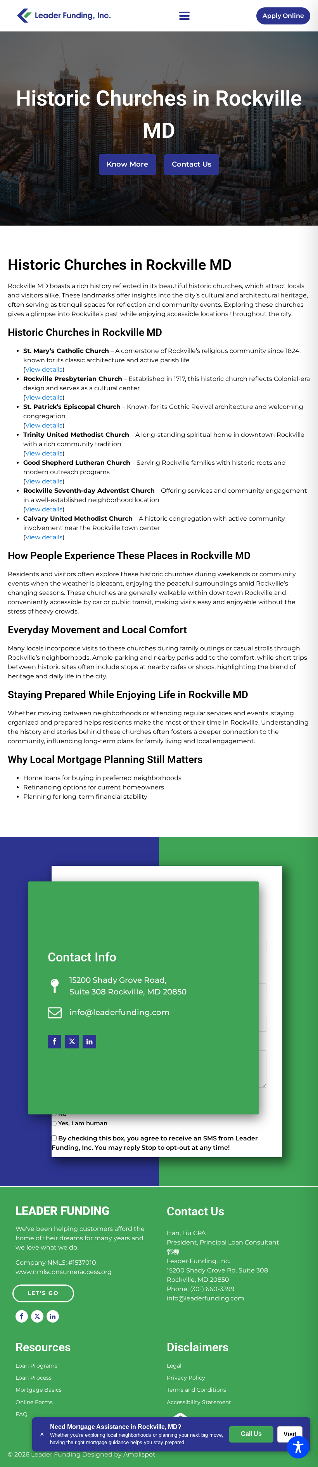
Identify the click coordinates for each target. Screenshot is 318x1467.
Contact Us (191, 164)
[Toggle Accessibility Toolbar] (298, 1447)
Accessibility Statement (199, 1402)
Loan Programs (36, 1366)
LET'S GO (43, 1293)
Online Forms (34, 1402)
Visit (289, 1434)
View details (43, 369)
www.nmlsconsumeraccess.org (64, 1272)
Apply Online (283, 15)
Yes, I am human (82, 1123)
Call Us (251, 1433)
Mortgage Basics (39, 1390)
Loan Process (34, 1378)
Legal (174, 1366)
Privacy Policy (186, 1378)
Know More (127, 164)
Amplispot (139, 1454)
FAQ (22, 1414)
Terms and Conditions (196, 1390)
